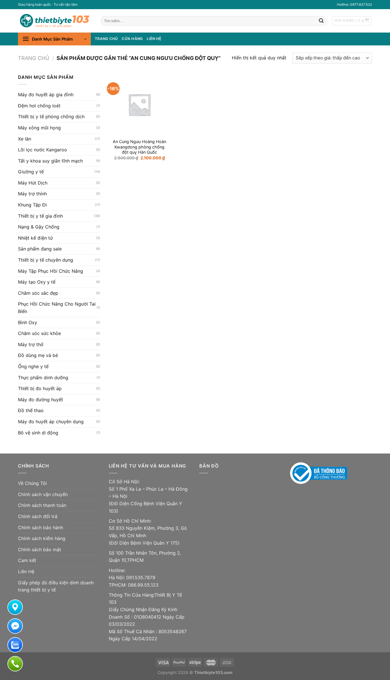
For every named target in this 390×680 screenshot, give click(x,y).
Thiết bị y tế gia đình (40, 216)
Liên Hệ (26, 571)
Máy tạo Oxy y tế (36, 282)
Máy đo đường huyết (40, 399)
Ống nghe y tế (33, 366)
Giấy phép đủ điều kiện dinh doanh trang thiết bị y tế (56, 586)
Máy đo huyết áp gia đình (45, 94)
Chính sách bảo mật (39, 549)
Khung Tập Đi (32, 205)
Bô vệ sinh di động (38, 432)
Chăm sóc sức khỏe (39, 333)
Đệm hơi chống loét (39, 106)
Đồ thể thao (31, 410)
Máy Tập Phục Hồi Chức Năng (50, 271)
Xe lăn (24, 138)
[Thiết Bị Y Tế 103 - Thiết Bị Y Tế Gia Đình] (55, 21)
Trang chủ (106, 39)
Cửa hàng (132, 39)
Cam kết (27, 560)
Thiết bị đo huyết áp (40, 388)
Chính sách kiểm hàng (41, 538)
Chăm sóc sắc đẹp (38, 293)
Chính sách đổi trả (37, 516)
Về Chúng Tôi (32, 483)
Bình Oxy (27, 322)
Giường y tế (31, 171)
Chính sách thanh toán (42, 505)
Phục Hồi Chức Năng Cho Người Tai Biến (57, 307)
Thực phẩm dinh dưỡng (43, 377)
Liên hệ (154, 39)
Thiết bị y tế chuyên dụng (45, 260)
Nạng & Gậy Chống (38, 227)
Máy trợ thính (32, 193)
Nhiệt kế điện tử (35, 238)
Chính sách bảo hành (40, 527)
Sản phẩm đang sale (40, 249)
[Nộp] (321, 21)
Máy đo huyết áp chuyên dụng (51, 421)
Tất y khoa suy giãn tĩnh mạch (50, 161)
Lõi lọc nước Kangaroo (42, 150)
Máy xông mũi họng (39, 128)
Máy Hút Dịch (32, 183)
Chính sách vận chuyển (43, 494)
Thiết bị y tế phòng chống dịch (51, 116)
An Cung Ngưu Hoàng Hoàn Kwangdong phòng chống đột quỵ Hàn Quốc (139, 147)
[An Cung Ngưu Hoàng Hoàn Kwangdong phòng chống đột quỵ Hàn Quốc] (139, 104)
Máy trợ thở (30, 344)
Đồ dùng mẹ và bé (38, 355)
